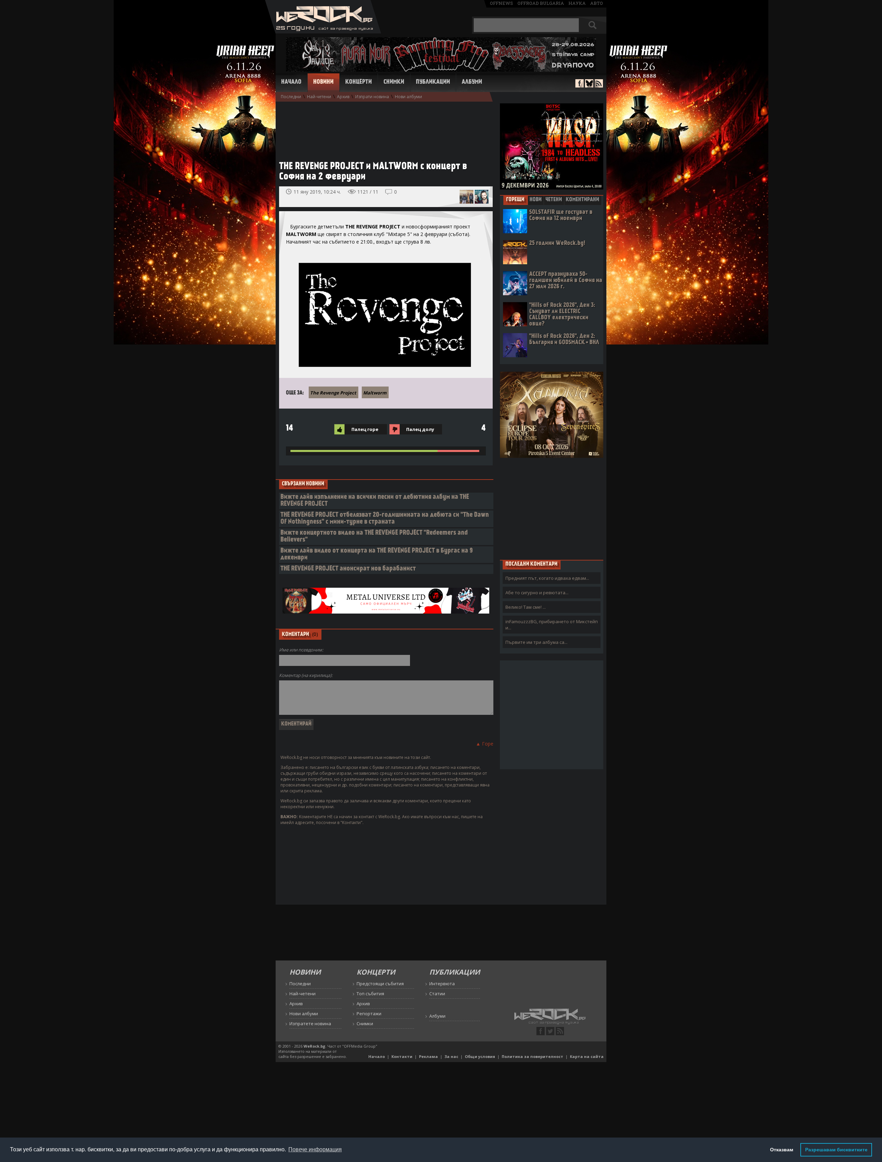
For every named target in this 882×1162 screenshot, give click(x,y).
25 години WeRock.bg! (557, 243)
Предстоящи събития (380, 983)
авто (596, 3)
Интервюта (442, 983)
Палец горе (364, 429)
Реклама (428, 1056)
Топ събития (370, 993)
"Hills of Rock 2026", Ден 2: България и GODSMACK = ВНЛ (564, 339)
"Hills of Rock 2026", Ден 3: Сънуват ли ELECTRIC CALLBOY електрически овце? (562, 314)
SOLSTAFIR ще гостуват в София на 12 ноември (561, 215)
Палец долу (420, 429)
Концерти (358, 82)
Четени (553, 200)
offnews (501, 3)
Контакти (401, 1056)
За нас (451, 1056)
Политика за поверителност (532, 1056)
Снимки (393, 82)
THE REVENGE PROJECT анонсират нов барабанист (348, 569)
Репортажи (369, 1013)
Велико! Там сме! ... (525, 607)
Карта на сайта (587, 1056)
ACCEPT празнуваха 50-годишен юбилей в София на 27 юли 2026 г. (565, 280)
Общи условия (480, 1056)
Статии (437, 993)
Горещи (515, 200)
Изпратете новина (310, 1023)
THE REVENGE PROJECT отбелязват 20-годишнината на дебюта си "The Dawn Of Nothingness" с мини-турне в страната (384, 518)
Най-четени (319, 97)
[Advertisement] (382, 128)
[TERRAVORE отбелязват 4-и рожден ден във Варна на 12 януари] (466, 197)
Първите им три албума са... (536, 642)
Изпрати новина (372, 97)
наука (577, 3)
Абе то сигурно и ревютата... (536, 592)
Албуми (472, 82)
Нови (536, 200)
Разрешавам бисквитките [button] (836, 1149)
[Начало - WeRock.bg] (323, 31)
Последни (291, 97)
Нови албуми (408, 97)
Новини (323, 82)
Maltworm (375, 393)
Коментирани (582, 200)
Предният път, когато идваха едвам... (547, 578)
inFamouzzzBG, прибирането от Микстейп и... (551, 624)
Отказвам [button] (781, 1149)
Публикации (433, 82)
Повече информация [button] (315, 1149)
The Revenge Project (333, 393)
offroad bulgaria (540, 3)
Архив (343, 97)
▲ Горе (484, 743)
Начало (291, 82)
